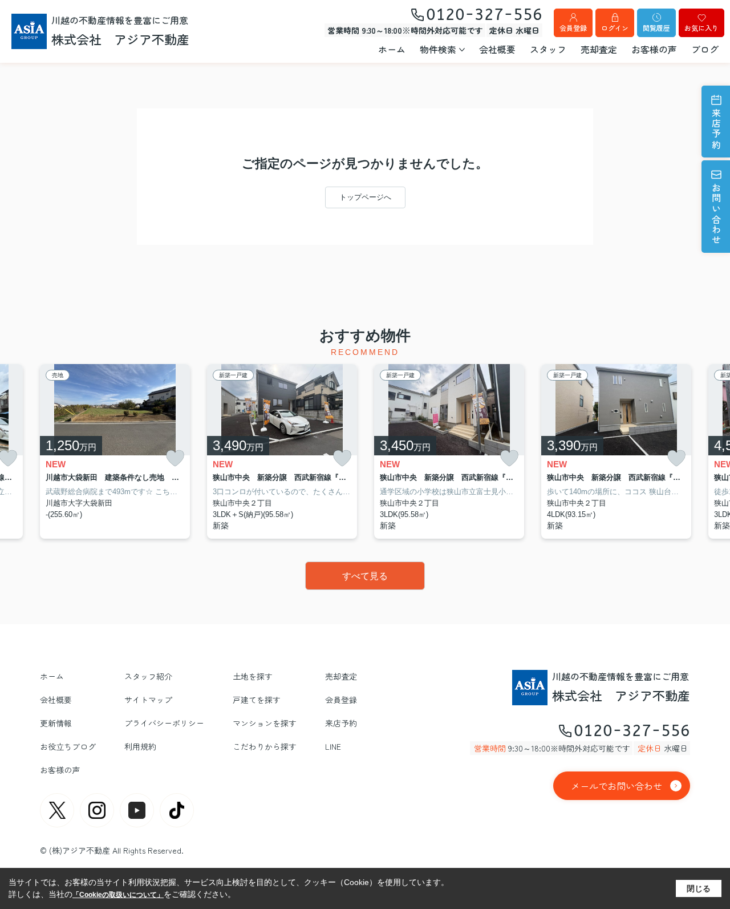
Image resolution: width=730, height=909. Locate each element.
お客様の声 (654, 49)
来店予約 (716, 129)
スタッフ (548, 49)
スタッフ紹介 (148, 676)
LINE (333, 746)
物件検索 (438, 49)
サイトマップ (148, 699)
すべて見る (365, 576)
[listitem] (114, 451)
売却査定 (599, 49)
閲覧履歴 (656, 28)
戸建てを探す (257, 699)
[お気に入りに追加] (175, 458)
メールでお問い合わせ (616, 786)
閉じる (699, 888)
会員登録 (573, 28)
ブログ (705, 49)
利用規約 (140, 746)
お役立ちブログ (68, 746)
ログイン (614, 28)
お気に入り (701, 28)
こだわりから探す (265, 746)
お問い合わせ (716, 214)
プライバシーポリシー (164, 723)
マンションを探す (265, 723)
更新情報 (56, 723)
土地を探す (253, 676)
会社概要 (497, 49)
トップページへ (365, 197)
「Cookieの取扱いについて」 (118, 895)
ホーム (391, 49)
